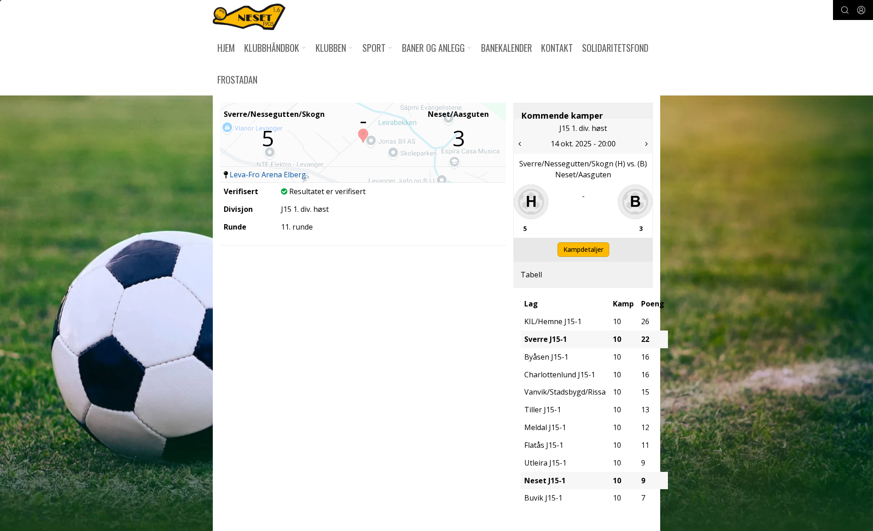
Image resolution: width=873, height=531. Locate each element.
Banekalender (506, 48)
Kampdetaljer (583, 249)
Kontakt (557, 48)
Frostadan (237, 79)
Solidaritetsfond (615, 48)
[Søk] (845, 10)
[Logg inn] (861, 10)
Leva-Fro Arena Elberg (268, 175)
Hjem (226, 48)
